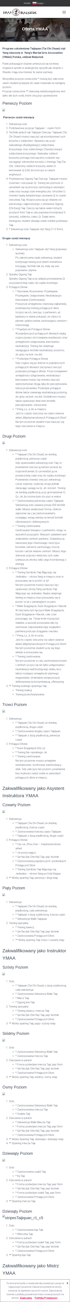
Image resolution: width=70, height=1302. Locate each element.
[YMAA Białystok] (21, 12)
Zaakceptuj (26, 1298)
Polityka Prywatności (46, 1298)
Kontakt (27, 3)
